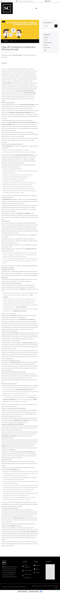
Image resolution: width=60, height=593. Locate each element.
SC (11, 41)
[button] (36, 8)
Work (4, 21)
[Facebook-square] (45, 1)
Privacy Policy (4, 586)
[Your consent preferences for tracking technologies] (58, 591)
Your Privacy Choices (34, 591)
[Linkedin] (48, 1)
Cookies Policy (10, 586)
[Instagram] (50, 1)
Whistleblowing (16, 586)
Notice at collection (22, 591)
